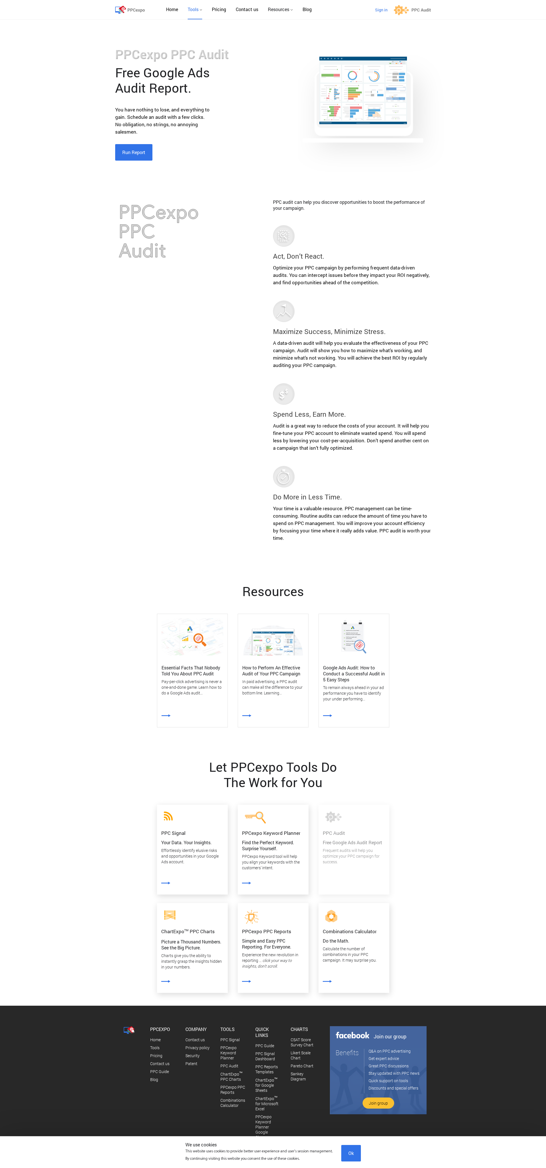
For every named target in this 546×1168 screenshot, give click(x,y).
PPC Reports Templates (266, 1069)
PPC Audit (229, 1066)
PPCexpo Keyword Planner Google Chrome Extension (264, 1129)
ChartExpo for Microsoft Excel (266, 1103)
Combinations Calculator (232, 1103)
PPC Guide (159, 1071)
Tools (155, 1047)
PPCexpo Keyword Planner (228, 1053)
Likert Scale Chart (301, 1055)
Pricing (219, 9)
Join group (378, 1103)
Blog (307, 9)
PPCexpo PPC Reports (232, 1089)
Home (172, 9)
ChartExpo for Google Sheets (266, 1085)
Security (192, 1055)
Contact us (247, 9)
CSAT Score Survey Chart (302, 1042)
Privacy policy (197, 1047)
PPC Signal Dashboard (265, 1056)
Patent (191, 1063)
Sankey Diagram (298, 1076)
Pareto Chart (302, 1066)
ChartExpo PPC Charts (231, 1076)
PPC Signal (230, 1039)
